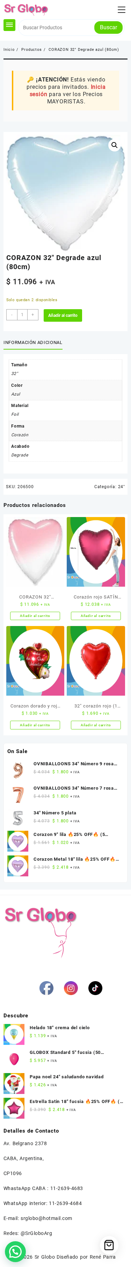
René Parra (103, 1257)
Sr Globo (45, 1257)
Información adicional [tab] (33, 342)
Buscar (108, 27)
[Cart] (109, 1245)
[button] (114, 145)
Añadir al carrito (63, 315)
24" (121, 486)
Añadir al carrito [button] (35, 616)
